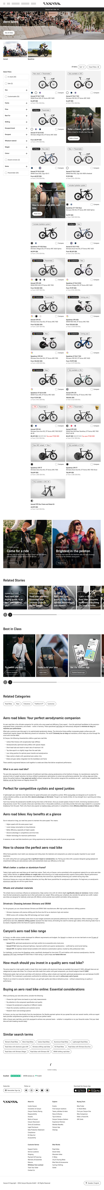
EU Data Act (31, 1135)
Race (17, 704)
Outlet (54, 1167)
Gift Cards (80, 1119)
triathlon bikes (46, 806)
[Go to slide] (79, 615)
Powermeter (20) (13, 173)
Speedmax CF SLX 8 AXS (38, 393)
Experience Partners (58, 1122)
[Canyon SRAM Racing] (71, 426)
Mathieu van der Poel (10, 780)
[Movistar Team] (44, 280)
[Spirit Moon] (71, 204)
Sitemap (55, 1130)
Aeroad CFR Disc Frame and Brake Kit (42, 504)
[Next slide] (10, 615)
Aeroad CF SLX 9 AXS (73, 171)
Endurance (27, 704)
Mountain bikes (57, 1154)
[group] (52, 50)
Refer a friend (73, 138)
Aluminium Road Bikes (61, 1042)
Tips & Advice (56, 1117)
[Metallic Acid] (40, 93)
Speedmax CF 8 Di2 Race (38, 247)
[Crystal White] (36, 168)
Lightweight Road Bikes (80, 1042)
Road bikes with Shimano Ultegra (15, 1052)
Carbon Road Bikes (44, 1042)
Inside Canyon (32, 1106)
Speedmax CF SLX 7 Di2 (73, 356)
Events (54, 1106)
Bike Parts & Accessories (60, 1162)
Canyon (5, 17)
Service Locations (33, 1152)
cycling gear (24, 859)
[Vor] (10, 682)
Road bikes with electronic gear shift (16, 1047)
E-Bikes (54, 1157)
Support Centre (32, 1149)
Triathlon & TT (39, 704)
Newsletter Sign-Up (13, 1090)
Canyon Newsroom (34, 1122)
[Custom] (32, 280)
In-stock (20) (12, 77)
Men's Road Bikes (28, 1042)
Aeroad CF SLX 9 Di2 (72, 247)
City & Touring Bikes (58, 1160)
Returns (30, 1162)
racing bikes (72, 795)
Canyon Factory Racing (35, 1111)
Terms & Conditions (34, 1124)
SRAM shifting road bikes (61, 1052)
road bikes (59, 726)
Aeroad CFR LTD (71, 393)
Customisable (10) (13, 96)
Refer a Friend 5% (82, 1117)
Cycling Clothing (57, 1165)
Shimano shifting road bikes (41, 1047)
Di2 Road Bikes (59, 1047)
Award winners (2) (14, 160)
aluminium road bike (9, 881)
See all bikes (9, 33)
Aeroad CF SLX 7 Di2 (72, 96)
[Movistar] (75, 426)
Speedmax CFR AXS (72, 320)
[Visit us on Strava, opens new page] (42, 1090)
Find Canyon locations (59, 1109)
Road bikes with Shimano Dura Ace (79, 1047)
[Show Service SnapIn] (102, 595)
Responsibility (32, 1114)
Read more (37, 214)
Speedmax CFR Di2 (37, 356)
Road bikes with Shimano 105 (39, 1052)
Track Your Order (33, 1167)
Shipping (31, 1154)
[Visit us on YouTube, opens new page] (37, 1090)
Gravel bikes (56, 1152)
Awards (30, 1117)
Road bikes (55, 1149)
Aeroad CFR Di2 (36, 320)
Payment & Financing (34, 1157)
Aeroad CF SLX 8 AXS (37, 171)
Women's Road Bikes (11, 1042)
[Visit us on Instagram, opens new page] (31, 1090)
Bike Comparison (82, 1114)
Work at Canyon (33, 1119)
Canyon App (56, 1127)
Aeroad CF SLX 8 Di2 (37, 133)
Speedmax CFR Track (9, 954)
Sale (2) (10, 83)
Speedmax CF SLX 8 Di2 (73, 283)
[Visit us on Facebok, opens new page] (26, 1090)
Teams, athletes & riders (60, 1111)
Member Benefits (57, 1124)
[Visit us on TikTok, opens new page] (47, 1090)
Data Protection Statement (36, 1130)
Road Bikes (14, 17)
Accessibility (32, 1138)
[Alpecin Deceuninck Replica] (36, 426)
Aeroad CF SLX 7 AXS (37, 96)
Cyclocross (51, 704)
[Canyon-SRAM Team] (40, 280)
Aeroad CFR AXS (36, 283)
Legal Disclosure (33, 1127)
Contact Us (31, 1170)
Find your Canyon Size (84, 1111)
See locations (13, 563)
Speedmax (27, 952)
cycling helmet (90, 859)
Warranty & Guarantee (35, 1160)
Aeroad (63, 937)
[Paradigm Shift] (40, 316)
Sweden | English (93, 1183)
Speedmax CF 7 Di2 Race (74, 208)
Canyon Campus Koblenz (60, 1119)
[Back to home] (52, 3)
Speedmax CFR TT (36, 468)
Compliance (31, 1132)
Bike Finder (80, 1106)
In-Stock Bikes (81, 1109)
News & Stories (57, 1114)
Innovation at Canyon (34, 1109)
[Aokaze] (32, 93)
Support (33, 4)
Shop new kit (62, 563)
